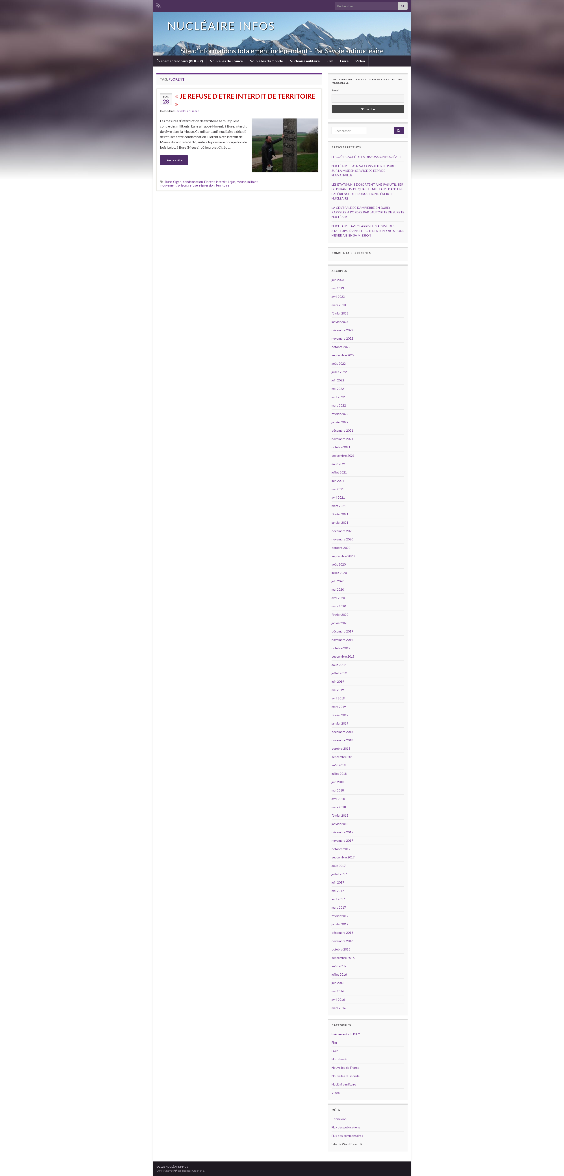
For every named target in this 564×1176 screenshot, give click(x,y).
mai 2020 (338, 589)
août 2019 (339, 665)
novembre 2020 (342, 539)
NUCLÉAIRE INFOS (221, 25)
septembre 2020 (343, 556)
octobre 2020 (341, 547)
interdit (221, 182)
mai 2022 (338, 388)
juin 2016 (338, 983)
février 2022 (340, 414)
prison (182, 185)
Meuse (241, 182)
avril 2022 (338, 397)
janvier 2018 (340, 824)
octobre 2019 (341, 648)
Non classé (339, 1059)
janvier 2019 (340, 723)
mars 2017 (339, 907)
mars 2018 (339, 807)
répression (207, 185)
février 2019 (340, 715)
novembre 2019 (342, 640)
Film (330, 61)
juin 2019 (338, 681)
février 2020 (340, 614)
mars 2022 (339, 405)
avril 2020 (338, 598)
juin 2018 (338, 782)
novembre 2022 (342, 338)
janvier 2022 (340, 422)
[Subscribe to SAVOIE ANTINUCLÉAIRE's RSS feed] (158, 5)
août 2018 (339, 765)
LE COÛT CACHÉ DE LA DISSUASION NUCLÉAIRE (367, 157)
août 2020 (339, 564)
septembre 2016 (343, 958)
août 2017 (339, 865)
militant (252, 182)
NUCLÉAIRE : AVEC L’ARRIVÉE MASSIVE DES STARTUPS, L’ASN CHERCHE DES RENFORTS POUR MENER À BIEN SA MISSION (368, 230)
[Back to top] (554, 1166)
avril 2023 (338, 296)
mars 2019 (339, 706)
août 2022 (339, 363)
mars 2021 (339, 506)
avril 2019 (338, 698)
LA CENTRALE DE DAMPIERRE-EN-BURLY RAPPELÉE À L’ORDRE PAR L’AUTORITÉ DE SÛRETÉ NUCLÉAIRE (368, 212)
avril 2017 (338, 899)
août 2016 (339, 966)
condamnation (193, 182)
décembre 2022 (342, 330)
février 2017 (340, 916)
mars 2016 (339, 1008)
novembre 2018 (342, 740)
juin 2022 (338, 380)
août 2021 (339, 464)
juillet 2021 (339, 472)
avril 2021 (338, 497)
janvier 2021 (340, 522)
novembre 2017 (342, 840)
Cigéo (177, 182)
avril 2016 (338, 999)
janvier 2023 (340, 322)
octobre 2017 (341, 849)
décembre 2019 (342, 631)
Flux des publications (346, 1127)
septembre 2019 (343, 656)
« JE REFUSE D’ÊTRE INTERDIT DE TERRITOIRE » (245, 100)
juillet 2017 (339, 874)
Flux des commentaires (347, 1135)
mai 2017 (338, 891)
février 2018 (340, 815)
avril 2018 (338, 799)
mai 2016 (338, 991)
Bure (168, 182)
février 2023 (340, 313)
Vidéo (360, 61)
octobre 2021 (341, 447)
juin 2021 (338, 481)
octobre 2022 (341, 347)
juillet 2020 (339, 573)
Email (336, 90)
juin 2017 (338, 882)
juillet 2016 (339, 974)
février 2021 (340, 514)
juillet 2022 (339, 372)
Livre (344, 61)
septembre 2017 (343, 857)
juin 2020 (338, 581)
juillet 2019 (339, 673)
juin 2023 (338, 280)
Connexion (339, 1119)
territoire (222, 185)
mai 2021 (338, 489)
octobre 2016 (341, 949)
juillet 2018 (339, 773)
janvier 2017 (340, 924)
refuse (193, 185)
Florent (209, 182)
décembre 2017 (342, 832)
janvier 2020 (340, 623)
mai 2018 (338, 790)
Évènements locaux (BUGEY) (179, 61)
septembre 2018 (343, 757)
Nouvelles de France (226, 61)
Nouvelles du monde (266, 61)
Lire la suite (173, 160)
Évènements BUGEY (346, 1034)
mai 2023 (338, 288)
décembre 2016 (342, 932)
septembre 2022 (343, 355)
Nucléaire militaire (305, 61)
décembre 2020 (342, 531)
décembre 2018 (342, 732)
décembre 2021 (342, 430)
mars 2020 (339, 606)
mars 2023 (339, 305)
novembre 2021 (342, 439)
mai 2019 (338, 690)
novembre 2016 (342, 941)
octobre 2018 (341, 748)
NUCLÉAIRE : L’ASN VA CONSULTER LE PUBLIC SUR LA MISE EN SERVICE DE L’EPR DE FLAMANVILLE (365, 170)
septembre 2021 (343, 455)
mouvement (168, 185)
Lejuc (231, 182)
